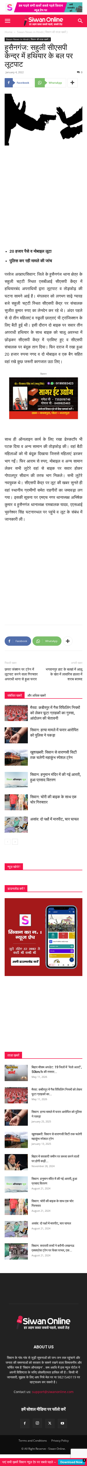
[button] (7, 21)
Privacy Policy (60, 1441)
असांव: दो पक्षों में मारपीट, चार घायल (54, 819)
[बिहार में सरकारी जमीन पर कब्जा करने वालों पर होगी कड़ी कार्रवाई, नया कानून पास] (16, 1162)
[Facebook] (24, 1423)
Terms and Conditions (33, 1441)
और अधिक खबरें (36, 695)
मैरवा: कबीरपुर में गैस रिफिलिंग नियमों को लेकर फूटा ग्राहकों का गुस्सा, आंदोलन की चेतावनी (55, 713)
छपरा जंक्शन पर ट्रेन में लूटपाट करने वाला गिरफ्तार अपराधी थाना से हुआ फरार (21, 674)
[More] (73, 82)
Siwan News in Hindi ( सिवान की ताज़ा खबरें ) (42, 32)
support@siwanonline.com (53, 1392)
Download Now (71, 1462)
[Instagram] (37, 1423)
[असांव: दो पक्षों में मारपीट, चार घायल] (16, 825)
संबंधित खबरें (14, 695)
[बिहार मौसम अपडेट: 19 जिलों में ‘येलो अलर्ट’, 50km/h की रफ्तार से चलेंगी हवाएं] (16, 1073)
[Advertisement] (43, 195)
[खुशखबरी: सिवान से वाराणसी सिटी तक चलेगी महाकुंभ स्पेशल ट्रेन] (16, 758)
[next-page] (15, 842)
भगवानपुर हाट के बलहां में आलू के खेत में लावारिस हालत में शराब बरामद (64, 674)
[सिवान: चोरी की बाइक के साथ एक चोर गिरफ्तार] (16, 802)
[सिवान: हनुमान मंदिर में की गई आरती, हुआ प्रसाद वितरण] (16, 780)
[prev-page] (7, 842)
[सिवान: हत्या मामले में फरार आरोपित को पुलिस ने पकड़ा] (16, 735)
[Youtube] (62, 1423)
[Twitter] (50, 1423)
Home (9, 32)
